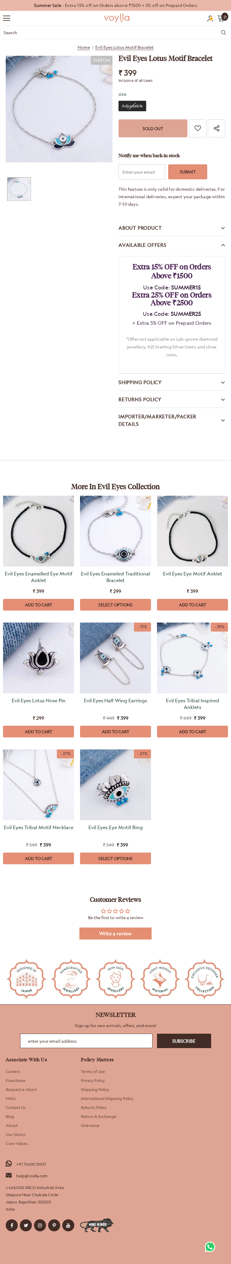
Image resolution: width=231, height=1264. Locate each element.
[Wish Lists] (197, 128)
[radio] (132, 106)
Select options (115, 605)
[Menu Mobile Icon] (6, 18)
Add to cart (38, 605)
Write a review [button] (115, 933)
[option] (115, 5)
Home (84, 47)
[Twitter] (26, 1225)
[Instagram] (40, 1225)
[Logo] (117, 17)
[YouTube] (68, 1225)
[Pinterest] (54, 1225)
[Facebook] (12, 1225)
